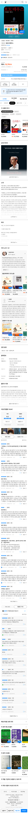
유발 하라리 (3, 48)
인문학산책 (11, 350)
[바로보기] (17, 431)
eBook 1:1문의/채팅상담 (13, 797)
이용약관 (6, 802)
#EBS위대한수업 (5, 114)
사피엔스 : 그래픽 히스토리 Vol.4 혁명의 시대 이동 (7, 286)
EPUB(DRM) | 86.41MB (14, 376)
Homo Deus (6, 52)
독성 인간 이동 (5, 739)
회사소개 (12, 803)
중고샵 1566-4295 (15, 796)
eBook (3, 350)
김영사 (2, 49)
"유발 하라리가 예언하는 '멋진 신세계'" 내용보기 (14, 467)
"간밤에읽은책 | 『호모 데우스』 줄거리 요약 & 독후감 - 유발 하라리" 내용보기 (14, 545)
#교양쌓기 (4, 116)
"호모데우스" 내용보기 (14, 513)
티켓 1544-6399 (19, 794)
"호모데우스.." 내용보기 (14, 561)
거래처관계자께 (18, 803)
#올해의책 (16, 111)
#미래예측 (12, 114)
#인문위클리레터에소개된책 (7, 111)
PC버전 (8, 803)
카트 (26, 2)
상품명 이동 (5, 129)
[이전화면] (2, 2)
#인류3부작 (18, 114)
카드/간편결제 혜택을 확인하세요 (18, 79)
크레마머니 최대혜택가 (6, 67)
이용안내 (3, 361)
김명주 (10, 48)
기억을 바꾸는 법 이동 (7, 332)
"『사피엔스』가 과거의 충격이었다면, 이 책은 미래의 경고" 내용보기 (14, 450)
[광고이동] (22, 2)
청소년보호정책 (20, 802)
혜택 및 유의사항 (7, 424)
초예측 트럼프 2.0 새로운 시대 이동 (17, 285)
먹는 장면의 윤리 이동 (16, 765)
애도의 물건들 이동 (5, 765)
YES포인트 (3, 70)
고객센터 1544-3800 (10, 794)
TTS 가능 (12, 365)
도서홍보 (12, 805)
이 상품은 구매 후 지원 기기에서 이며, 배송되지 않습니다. (15, 91)
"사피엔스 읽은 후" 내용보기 (14, 592)
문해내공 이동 (16, 739)
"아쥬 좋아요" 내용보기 (14, 498)
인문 (10, 57)
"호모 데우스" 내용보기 (14, 482)
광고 (16, 805)
